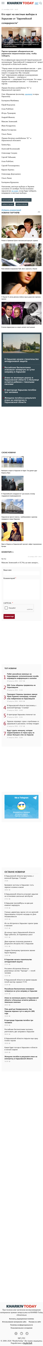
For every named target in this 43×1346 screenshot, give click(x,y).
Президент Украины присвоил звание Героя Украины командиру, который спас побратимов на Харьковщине (22, 696)
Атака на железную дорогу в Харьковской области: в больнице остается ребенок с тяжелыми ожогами (21, 380)
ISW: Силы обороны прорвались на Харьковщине (21, 686)
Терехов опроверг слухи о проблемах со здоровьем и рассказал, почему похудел (23, 722)
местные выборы (7, 200)
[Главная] (21, 3)
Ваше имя (7, 570)
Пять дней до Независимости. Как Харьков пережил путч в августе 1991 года (19, 1011)
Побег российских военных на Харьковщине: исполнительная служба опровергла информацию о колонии (22, 676)
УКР (36, 3)
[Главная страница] (21, 1306)
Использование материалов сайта (14, 1322)
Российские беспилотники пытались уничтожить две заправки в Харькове (19, 1030)
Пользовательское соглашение (21, 1328)
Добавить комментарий (11, 210)
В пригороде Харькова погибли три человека (20, 390)
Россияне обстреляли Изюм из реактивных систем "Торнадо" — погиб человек (19, 970)
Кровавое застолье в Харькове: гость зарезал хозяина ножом (19, 886)
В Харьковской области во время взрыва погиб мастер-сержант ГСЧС (20, 981)
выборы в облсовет (21, 204)
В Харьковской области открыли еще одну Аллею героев (21, 1039)
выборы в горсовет (7, 204)
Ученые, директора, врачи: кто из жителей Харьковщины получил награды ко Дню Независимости (21, 914)
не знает (15, 191)
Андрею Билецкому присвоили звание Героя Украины (19, 951)
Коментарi (9, 616)
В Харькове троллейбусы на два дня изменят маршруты (18, 904)
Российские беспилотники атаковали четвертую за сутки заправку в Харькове (19, 369)
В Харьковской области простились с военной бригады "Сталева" (21, 706)
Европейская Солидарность (22, 200)
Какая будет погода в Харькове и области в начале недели (20, 1048)
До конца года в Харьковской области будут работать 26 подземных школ (19, 933)
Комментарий (9, 578)
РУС (23, 1338)
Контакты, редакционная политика (21, 1319)
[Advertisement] (21, 428)
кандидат (28, 94)
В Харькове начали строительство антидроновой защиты (21, 360)
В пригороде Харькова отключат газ (21, 714)
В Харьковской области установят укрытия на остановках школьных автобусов (21, 895)
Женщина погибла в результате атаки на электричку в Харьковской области (20, 399)
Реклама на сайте (35, 1322)
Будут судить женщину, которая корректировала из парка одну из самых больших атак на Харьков (20, 732)
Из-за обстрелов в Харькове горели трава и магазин (21, 924)
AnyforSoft (27, 1343)
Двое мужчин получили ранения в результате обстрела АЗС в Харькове (18, 942)
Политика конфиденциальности (21, 1325)
